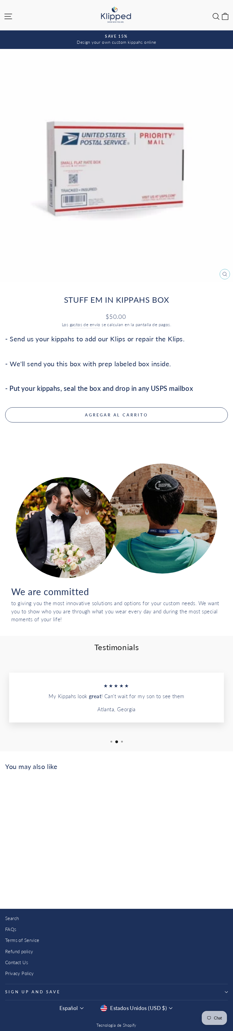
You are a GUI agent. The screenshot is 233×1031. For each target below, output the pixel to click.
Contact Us (16, 962)
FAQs (10, 929)
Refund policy (19, 951)
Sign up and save (33, 991)
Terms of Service (22, 940)
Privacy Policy (19, 973)
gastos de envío (85, 324)
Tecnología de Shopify (116, 1025)
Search (12, 918)
